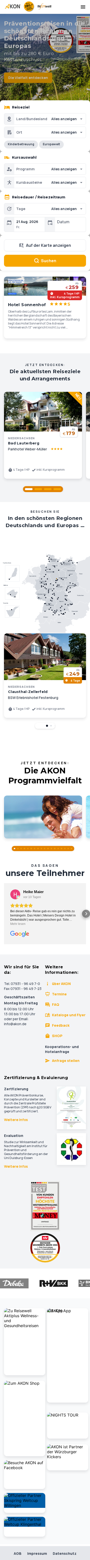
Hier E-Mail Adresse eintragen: (40, 801)
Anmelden (45, 823)
